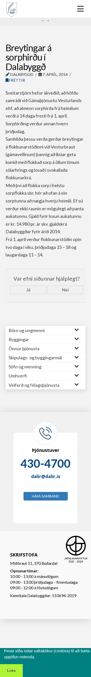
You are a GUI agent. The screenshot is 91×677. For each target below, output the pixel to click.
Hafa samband (45, 496)
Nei (65, 289)
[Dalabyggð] (11, 7)
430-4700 (45, 463)
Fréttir (17, 80)
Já (28, 289)
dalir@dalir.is (45, 476)
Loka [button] (11, 670)
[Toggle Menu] (45, 9)
